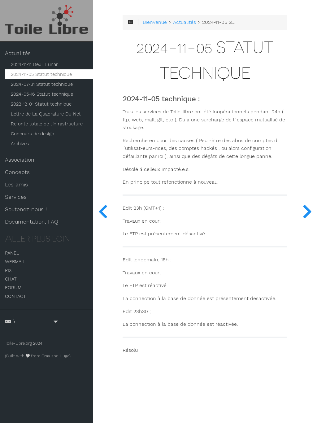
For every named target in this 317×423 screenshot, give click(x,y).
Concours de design (32, 134)
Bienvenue (155, 22)
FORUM (13, 287)
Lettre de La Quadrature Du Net (46, 114)
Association (19, 160)
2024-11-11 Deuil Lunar (34, 64)
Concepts (17, 172)
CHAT (11, 279)
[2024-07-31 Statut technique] (307, 211)
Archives (20, 143)
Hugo (64, 356)
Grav (45, 356)
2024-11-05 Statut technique (41, 74)
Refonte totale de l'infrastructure (47, 124)
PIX (8, 270)
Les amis (16, 184)
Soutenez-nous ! (26, 209)
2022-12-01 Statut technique (41, 104)
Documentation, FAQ (31, 222)
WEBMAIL (15, 261)
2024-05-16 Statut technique (42, 94)
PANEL (12, 253)
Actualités (18, 53)
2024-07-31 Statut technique (42, 84)
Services (16, 197)
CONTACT (15, 296)
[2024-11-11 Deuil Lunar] (103, 211)
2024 (37, 343)
